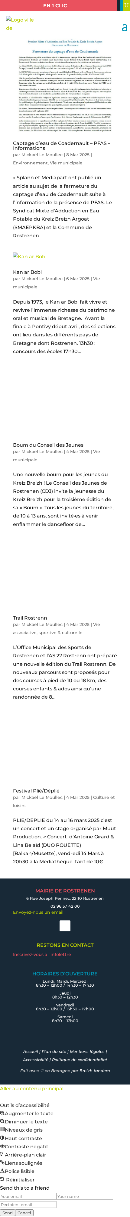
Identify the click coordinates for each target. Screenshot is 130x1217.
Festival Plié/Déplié (36, 791)
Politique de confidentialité (79, 1059)
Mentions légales (87, 1051)
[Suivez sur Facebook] (65, 925)
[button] (27, 1113)
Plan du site (54, 1051)
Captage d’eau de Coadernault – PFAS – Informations (61, 145)
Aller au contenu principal (31, 1089)
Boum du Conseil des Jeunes (48, 445)
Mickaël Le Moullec (42, 154)
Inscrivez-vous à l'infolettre (42, 954)
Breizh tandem (95, 1070)
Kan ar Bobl (27, 272)
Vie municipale (66, 163)
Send (7, 1212)
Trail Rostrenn (30, 618)
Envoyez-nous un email (38, 912)
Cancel (24, 1212)
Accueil (30, 1051)
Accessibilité (35, 1059)
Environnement (30, 163)
